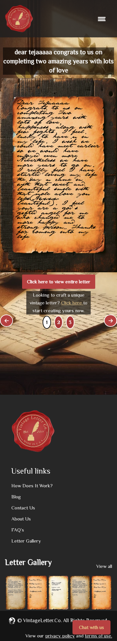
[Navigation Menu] (102, 19)
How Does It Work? (32, 485)
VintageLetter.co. (42, 620)
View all (104, 566)
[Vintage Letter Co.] (19, 19)
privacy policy (60, 635)
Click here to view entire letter (58, 281)
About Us (21, 518)
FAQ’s (17, 529)
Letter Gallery (26, 541)
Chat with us (91, 627)
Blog (16, 496)
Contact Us (23, 507)
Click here (72, 302)
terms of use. (98, 635)
